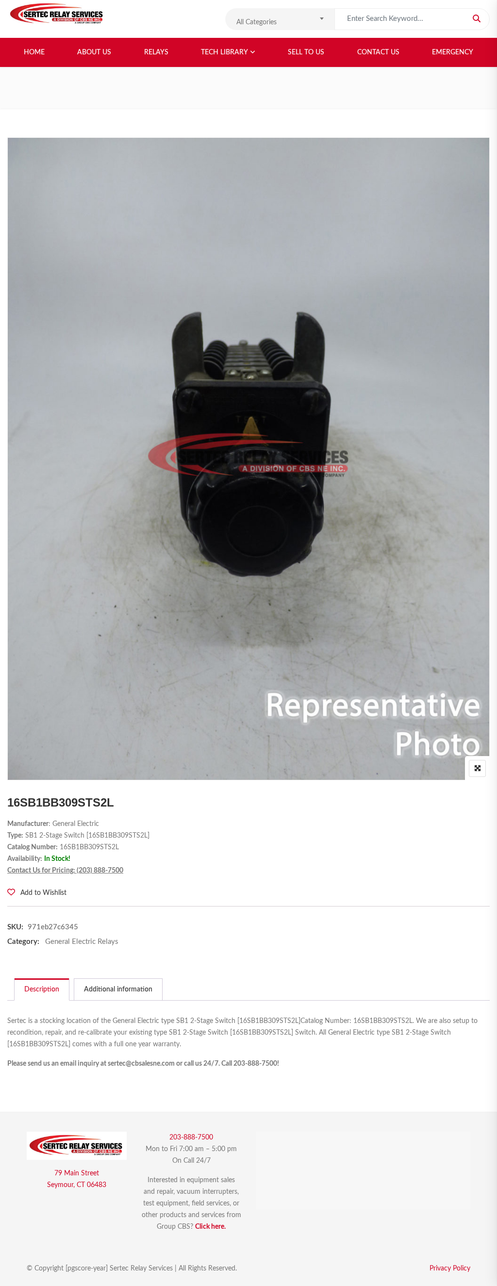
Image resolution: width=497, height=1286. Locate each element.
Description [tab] (41, 989)
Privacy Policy (450, 1268)
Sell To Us (306, 52)
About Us (94, 52)
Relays (156, 52)
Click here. (210, 1226)
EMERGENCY (452, 52)
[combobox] (279, 19)
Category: (23, 941)
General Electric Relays (81, 941)
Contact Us (378, 52)
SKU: (15, 927)
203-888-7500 (191, 1137)
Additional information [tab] (118, 989)
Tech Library (224, 52)
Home (34, 52)
